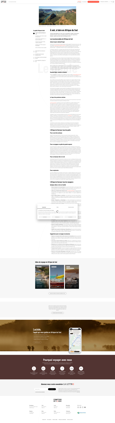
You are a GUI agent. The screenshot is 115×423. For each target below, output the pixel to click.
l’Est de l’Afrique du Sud (77, 74)
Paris (55, 411)
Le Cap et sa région (53, 102)
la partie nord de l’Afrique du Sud (59, 45)
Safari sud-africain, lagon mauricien (57, 281)
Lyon (55, 405)
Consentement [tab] (44, 207)
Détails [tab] (57, 207)
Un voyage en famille (70, 190)
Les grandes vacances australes (72, 281)
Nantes (31, 411)
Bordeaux (31, 405)
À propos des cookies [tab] (71, 207)
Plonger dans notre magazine (57, 312)
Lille (42, 405)
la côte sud (70, 115)
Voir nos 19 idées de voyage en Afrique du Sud (57, 293)
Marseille (68, 405)
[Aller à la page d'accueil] (4, 2)
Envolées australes (42, 281)
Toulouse (68, 411)
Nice (43, 411)
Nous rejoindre (49, 419)
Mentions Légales (55, 419)
